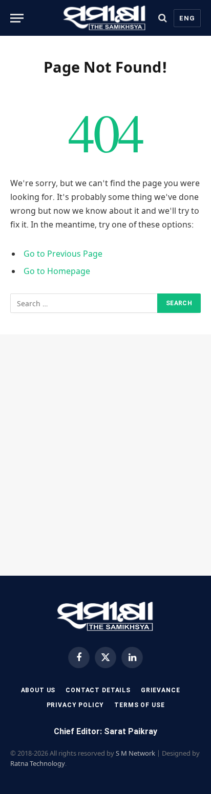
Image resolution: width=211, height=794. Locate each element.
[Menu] (17, 18)
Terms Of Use (139, 705)
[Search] (162, 18)
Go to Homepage (57, 271)
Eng (187, 18)
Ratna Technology (37, 763)
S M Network (135, 753)
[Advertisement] (105, 455)
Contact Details (98, 690)
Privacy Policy (75, 705)
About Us (38, 690)
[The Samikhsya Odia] (105, 18)
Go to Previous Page (63, 253)
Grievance (160, 690)
